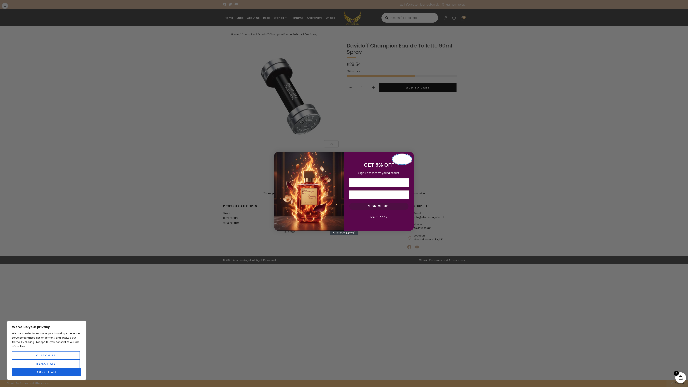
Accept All (47, 372)
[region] (46, 350)
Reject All (46, 364)
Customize (46, 355)
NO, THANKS (379, 217)
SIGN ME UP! (379, 206)
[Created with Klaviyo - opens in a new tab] (344, 233)
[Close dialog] (402, 159)
